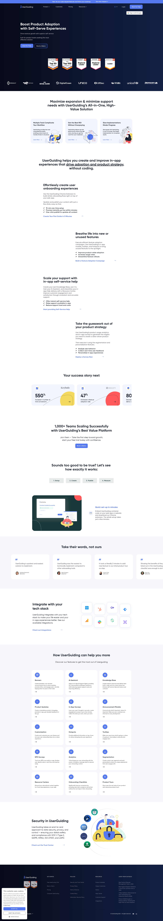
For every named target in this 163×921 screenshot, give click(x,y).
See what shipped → (102, 1)
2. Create (73, 481)
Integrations (99, 901)
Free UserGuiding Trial (53, 882)
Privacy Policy (74, 886)
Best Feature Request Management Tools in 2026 (126, 883)
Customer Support (100, 897)
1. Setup (56, 481)
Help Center (99, 893)
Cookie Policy (73, 893)
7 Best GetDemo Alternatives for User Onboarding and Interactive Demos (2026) (127, 894)
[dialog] (3, 918)
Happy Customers (100, 886)
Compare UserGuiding (53, 893)
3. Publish (89, 481)
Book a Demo (41, 46)
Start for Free (136, 7)
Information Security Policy (77, 897)
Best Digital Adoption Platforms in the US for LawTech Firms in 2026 (127, 888)
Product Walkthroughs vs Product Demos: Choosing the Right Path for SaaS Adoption (127, 900)
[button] (115, 7)
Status (97, 890)
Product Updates (100, 882)
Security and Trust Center (77, 882)
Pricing (49, 890)
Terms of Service (74, 890)
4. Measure (106, 481)
